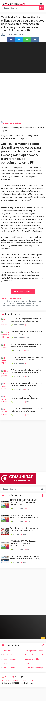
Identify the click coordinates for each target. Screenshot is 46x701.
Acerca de (6, 680)
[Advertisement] (23, 97)
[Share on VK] (35, 39)
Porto (5, 663)
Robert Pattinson (9, 659)
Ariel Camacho (8, 651)
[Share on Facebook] (11, 39)
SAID (27, 663)
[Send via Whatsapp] (27, 39)
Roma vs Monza (9, 668)
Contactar (14, 680)
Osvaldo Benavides (32, 659)
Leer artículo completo (22, 291)
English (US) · (9, 677)
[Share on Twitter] (19, 39)
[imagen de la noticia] (23, 122)
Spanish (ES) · (20, 677)
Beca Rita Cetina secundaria (13, 655)
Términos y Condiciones (28, 680)
